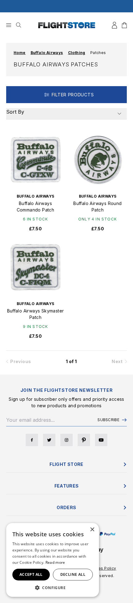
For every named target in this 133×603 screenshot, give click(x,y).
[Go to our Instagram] (66, 440)
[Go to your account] (114, 25)
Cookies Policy (101, 568)
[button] (52, 587)
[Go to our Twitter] (49, 440)
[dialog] (52, 560)
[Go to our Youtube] (101, 440)
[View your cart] (124, 25)
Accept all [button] (31, 574)
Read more (55, 562)
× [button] (92, 529)
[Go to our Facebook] (32, 440)
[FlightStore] (66, 25)
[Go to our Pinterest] (84, 440)
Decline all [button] (72, 574)
